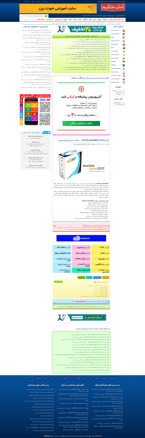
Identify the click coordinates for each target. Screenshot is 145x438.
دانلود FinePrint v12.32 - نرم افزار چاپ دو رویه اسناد (38, 64)
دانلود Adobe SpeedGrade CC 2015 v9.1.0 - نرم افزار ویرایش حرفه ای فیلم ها (87, 357)
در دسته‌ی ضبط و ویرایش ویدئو (94, 296)
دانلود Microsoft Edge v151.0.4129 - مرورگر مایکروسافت (36, 35)
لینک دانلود (106, 277)
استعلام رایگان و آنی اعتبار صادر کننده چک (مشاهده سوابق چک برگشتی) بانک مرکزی (86, 67)
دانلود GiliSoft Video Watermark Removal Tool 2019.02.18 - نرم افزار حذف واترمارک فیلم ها (84, 339)
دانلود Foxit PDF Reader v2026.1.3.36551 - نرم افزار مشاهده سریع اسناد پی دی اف (37, 43)
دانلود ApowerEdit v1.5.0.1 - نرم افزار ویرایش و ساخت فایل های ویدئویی (89, 347)
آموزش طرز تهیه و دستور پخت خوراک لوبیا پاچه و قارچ (40, 389)
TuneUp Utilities (115, 54)
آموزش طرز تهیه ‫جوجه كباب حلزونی (45, 412)
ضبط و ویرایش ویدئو (90, 23)
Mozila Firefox (114, 30)
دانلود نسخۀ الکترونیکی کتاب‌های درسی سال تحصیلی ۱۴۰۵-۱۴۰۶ (91, 41)
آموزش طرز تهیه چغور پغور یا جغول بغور (44, 404)
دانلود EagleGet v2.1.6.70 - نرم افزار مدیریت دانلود (75, 429)
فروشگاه (38, 378)
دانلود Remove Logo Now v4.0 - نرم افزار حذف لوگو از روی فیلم (91, 352)
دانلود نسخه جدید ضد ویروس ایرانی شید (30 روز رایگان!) (90, 78)
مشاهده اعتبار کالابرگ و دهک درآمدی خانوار (96, 50)
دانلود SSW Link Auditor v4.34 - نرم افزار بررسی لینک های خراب (74, 404)
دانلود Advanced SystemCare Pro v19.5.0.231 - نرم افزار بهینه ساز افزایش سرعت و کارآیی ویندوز (36, 31)
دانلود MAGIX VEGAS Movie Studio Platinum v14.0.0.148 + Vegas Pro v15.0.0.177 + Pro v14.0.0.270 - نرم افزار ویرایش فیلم (75, 354)
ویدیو (65, 19)
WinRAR (113, 61)
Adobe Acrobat (115, 72)
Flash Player (114, 44)
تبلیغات (33, 1)
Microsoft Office (115, 82)
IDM (112, 47)
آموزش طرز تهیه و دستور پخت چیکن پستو (43, 409)
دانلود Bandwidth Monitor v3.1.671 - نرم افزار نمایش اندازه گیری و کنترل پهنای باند (73, 390)
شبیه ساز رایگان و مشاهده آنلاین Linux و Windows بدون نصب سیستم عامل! (88, 63)
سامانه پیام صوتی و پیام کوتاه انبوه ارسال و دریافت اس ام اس (92, 44)
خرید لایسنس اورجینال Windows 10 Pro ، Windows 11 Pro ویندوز (91, 56)
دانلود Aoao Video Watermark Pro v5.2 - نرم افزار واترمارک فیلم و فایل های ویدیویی (86, 367)
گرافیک (85, 19)
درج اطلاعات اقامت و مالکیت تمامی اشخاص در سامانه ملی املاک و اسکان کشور (87, 69)
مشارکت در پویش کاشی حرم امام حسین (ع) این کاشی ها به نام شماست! (89, 58)
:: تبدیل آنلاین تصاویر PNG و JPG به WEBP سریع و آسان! (93, 39)
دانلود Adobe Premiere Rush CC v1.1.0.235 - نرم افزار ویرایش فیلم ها (89, 337)
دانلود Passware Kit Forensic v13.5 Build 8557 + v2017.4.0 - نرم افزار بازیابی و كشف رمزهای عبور (73, 394)
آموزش (104, 247)
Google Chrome (115, 33)
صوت (69, 19)
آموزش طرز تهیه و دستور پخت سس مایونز (43, 430)
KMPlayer (113, 65)
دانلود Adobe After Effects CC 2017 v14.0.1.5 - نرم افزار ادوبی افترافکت (89, 362)
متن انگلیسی (81, 277)
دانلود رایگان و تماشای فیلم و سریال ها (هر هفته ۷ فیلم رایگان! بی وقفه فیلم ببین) (87, 48)
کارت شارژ (30, 380)
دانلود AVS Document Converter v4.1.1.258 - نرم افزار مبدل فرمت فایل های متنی (73, 418)
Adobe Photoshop (115, 68)
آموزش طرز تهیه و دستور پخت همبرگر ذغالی (43, 421)
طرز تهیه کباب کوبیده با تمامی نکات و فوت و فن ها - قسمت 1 (39, 401)
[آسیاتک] (81, 238)
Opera (112, 37)
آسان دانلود (113, 7)
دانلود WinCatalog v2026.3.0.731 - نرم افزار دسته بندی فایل (36, 79)
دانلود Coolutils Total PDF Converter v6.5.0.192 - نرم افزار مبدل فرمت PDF (36, 68)
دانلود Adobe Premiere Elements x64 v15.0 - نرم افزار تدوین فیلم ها (90, 359)
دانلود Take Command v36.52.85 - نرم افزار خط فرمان (37, 56)
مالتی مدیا (87, 144)
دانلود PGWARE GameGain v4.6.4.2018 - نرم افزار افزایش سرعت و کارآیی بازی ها (73, 413)
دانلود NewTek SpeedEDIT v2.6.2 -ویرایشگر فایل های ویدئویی (67, 23)
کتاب (79, 19)
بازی (94, 19)
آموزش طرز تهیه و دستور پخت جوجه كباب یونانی (42, 392)
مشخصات (89, 277)
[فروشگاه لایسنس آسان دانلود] (81, 317)
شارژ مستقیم (113, 378)
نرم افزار (105, 19)
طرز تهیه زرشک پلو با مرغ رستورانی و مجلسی (42, 407)
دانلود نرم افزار (101, 23)
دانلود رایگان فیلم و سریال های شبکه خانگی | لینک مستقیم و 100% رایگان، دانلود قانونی (86, 54)
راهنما (38, 1)
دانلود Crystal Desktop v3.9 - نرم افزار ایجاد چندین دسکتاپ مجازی (73, 399)
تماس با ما (26, 1)
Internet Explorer (115, 40)
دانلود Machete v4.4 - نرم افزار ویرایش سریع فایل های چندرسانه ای (90, 370)
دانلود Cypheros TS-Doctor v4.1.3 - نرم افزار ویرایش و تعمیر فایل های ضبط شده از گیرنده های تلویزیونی (81, 364)
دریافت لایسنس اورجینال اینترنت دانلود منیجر (96, 65)
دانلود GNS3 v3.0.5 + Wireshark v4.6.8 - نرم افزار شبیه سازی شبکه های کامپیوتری (37, 48)
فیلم (90, 19)
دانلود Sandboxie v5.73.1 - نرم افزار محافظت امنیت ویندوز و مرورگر (36, 88)
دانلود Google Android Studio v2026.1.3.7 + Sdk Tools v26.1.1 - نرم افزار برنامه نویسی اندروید (37, 83)
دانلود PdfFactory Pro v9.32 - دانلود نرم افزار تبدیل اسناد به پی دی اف (36, 60)
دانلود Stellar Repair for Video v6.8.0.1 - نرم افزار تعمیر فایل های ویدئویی (89, 334)
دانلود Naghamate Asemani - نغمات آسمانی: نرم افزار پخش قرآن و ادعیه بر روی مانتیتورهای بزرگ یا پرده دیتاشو (73, 425)
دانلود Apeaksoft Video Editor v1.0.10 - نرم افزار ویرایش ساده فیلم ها (89, 342)
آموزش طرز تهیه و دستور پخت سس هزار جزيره (42, 424)
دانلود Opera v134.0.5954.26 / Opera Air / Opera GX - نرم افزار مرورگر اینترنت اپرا (36, 75)
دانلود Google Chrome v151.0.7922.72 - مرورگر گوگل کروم (36, 72)
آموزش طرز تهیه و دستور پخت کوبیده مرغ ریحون (42, 418)
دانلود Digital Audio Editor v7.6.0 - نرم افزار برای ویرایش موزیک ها (72, 408)
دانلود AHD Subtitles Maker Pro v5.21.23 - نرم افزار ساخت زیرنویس (90, 344)
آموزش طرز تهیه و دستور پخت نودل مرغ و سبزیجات (41, 395)
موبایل (99, 19)
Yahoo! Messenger (116, 75)
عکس (75, 19)
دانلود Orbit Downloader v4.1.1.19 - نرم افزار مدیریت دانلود (73, 422)
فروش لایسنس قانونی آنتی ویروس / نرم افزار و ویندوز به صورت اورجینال (89, 46)
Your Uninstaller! (115, 78)
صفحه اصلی (45, 1)
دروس (63, 259)
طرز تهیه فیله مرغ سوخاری (47, 415)
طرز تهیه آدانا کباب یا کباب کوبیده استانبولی (43, 398)
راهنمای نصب (97, 277)
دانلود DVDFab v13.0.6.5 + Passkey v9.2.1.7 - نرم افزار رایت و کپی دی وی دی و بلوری (36, 38)
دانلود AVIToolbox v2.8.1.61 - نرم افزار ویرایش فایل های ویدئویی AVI (90, 349)
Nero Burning (114, 58)
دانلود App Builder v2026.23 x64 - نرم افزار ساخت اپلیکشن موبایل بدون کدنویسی (36, 52)
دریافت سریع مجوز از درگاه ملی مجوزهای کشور (95, 60)
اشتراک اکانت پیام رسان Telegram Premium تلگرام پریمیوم (92, 52)
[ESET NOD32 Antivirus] (81, 29)
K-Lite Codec (114, 51)
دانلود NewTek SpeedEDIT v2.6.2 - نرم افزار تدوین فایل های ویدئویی (83, 140)
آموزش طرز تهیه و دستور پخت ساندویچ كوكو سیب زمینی (40, 427)
